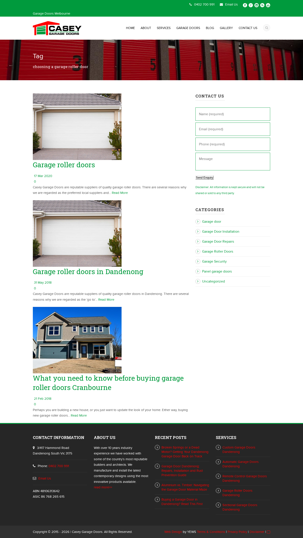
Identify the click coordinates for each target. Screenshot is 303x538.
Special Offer (42, 3)
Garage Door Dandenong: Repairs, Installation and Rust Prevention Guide (182, 470)
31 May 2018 (43, 283)
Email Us (231, 4)
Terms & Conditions (211, 532)
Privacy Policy (237, 532)
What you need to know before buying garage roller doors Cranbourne (108, 382)
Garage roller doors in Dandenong (88, 271)
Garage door (211, 221)
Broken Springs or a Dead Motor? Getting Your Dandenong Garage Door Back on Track (185, 451)
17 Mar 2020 (43, 176)
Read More (120, 193)
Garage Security (214, 261)
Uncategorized (213, 281)
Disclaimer (257, 532)
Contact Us (248, 28)
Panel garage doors (217, 271)
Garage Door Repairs (218, 241)
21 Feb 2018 (42, 399)
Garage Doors (188, 28)
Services (164, 28)
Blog (210, 28)
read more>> (103, 487)
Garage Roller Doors (217, 251)
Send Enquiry (204, 177)
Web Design (173, 532)
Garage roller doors (64, 164)
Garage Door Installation (220, 231)
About (146, 28)
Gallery (226, 28)
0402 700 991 (204, 4)
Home (130, 28)
